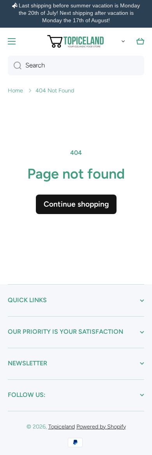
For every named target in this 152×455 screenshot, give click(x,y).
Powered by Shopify (101, 426)
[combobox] (76, 65)
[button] (122, 41)
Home (15, 90)
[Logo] (76, 41)
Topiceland (61, 426)
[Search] (14, 65)
